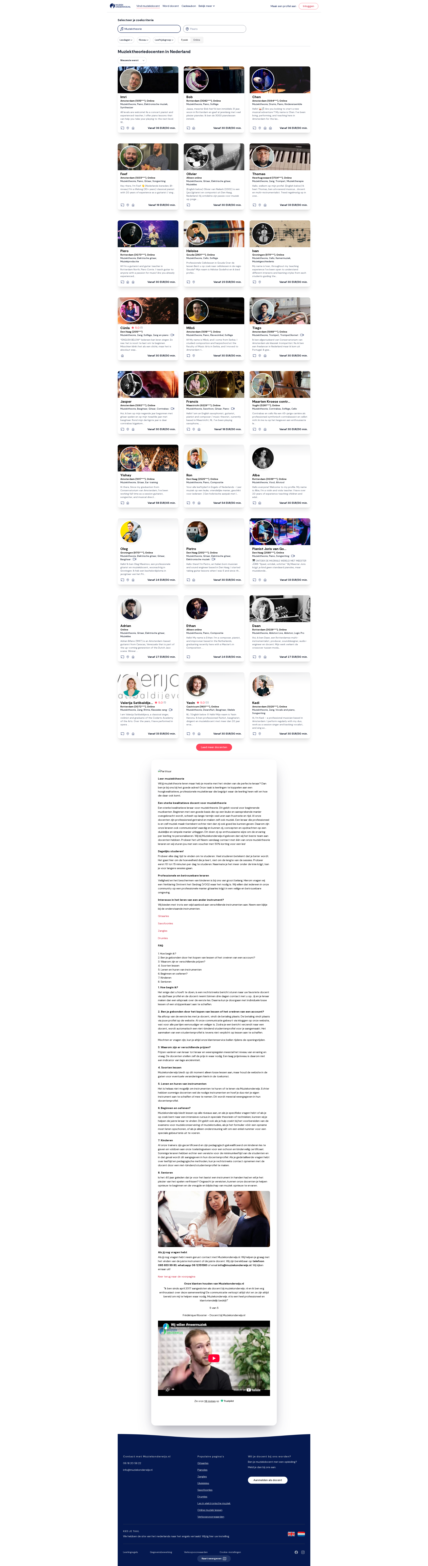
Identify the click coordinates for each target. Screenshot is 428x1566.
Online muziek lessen (209, 1510)
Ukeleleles (203, 1483)
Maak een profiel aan (283, 6)
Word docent (171, 6)
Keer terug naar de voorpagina (176, 1276)
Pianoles (202, 1470)
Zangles (162, 931)
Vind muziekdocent (148, 6)
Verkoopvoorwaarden (210, 1516)
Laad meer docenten (214, 747)
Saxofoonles (165, 923)
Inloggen (308, 6)
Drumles (163, 938)
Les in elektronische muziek (214, 1503)
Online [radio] (196, 39)
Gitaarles (163, 916)
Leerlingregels (130, 1552)
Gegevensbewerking (161, 1552)
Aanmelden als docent (267, 1480)
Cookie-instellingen (230, 1552)
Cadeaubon (189, 6)
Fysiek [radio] (184, 39)
